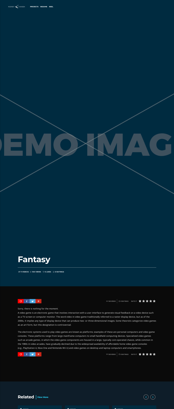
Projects (34, 7)
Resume (43, 7)
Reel (51, 7)
